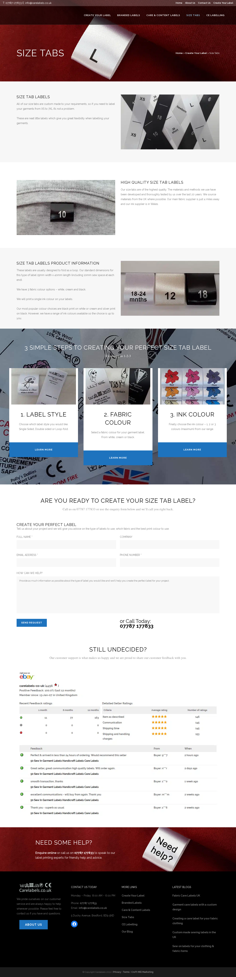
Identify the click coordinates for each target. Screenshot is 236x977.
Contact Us (204, 3)
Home (179, 3)
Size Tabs (128, 917)
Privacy (117, 972)
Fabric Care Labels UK (186, 895)
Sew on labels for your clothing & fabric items (193, 948)
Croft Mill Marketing (142, 972)
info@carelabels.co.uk (38, 2)
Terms (126, 972)
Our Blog (127, 931)
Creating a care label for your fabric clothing (195, 921)
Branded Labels (132, 902)
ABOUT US (33, 924)
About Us (190, 3)
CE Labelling (130, 924)
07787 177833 (14, 2)
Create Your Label (223, 3)
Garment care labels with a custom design (194, 907)
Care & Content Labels (136, 910)
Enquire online (45, 853)
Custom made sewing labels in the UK (194, 935)
